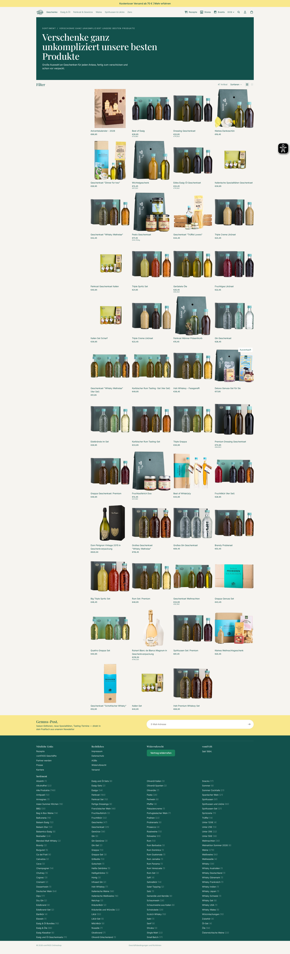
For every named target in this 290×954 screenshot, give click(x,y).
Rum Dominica (155, 850)
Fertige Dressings (102, 804)
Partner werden (44, 760)
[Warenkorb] (251, 12)
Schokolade (155, 909)
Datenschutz (98, 755)
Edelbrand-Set (45, 909)
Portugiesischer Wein (159, 813)
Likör (96, 914)
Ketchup (97, 900)
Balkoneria (43, 817)
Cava (40, 863)
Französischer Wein (104, 808)
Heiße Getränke (101, 868)
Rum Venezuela (156, 868)
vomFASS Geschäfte (46, 755)
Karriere (40, 769)
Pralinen (153, 817)
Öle (206, 928)
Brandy (41, 845)
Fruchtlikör (99, 817)
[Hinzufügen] (125, 123)
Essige (97, 790)
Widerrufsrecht (99, 765)
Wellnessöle (209, 859)
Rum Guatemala (156, 854)
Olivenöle (153, 790)
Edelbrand (43, 905)
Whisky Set (209, 900)
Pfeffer (152, 804)
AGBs (94, 760)
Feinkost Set (100, 799)
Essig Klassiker (45, 932)
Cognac (41, 877)
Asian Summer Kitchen (49, 804)
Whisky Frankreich (212, 882)
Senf (151, 923)
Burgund (42, 850)
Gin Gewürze (100, 840)
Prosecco (153, 827)
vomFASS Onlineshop (52, 945)
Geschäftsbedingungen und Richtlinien (145, 945)
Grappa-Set (99, 854)
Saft (150, 877)
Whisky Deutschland (213, 873)
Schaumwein (155, 900)
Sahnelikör (154, 882)
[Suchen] (238, 12)
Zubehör (208, 918)
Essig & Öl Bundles (47, 923)
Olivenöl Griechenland (104, 937)
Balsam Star (44, 827)
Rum (151, 840)
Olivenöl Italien (156, 781)
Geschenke (99, 822)
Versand (96, 769)
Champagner (44, 868)
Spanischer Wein (212, 794)
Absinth (41, 781)
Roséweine (154, 831)
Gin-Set (97, 845)
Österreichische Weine (215, 932)
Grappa (97, 850)
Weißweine (210, 854)
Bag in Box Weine (47, 813)
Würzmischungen (213, 914)
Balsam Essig (44, 822)
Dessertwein (43, 886)
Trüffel (207, 817)
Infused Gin (99, 882)
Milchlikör (98, 923)
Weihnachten (211, 840)
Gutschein (98, 863)
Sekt (150, 918)
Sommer (208, 785)
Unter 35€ (209, 831)
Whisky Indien (210, 886)
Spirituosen (210, 799)
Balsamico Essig (45, 831)
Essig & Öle (44, 928)
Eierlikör (41, 914)
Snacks (208, 781)
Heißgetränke (100, 873)
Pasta (152, 794)
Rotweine (154, 836)
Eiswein (41, 918)
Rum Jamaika (155, 859)
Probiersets (154, 822)
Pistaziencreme (156, 808)
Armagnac (43, 799)
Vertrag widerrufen (160, 752)
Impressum (97, 751)
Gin (95, 836)
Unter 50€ (209, 836)
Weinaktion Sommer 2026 (216, 845)
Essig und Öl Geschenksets (51, 937)
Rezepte (40, 751)
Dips (40, 896)
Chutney (42, 873)
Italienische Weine (103, 891)
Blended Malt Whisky (48, 840)
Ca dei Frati (43, 854)
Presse (39, 765)
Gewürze (98, 831)
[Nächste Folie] (125, 108)
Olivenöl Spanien (157, 785)
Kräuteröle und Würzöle (106, 909)
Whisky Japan (210, 891)
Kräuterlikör (99, 905)
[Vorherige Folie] (95, 108)
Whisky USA (209, 905)
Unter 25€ (209, 827)
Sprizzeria (209, 813)
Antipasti (42, 794)
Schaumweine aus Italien (161, 905)
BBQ (40, 808)
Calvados (42, 859)
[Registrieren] (249, 724)
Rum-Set (153, 873)
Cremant (42, 882)
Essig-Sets (98, 785)
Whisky (208, 863)
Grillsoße (98, 859)
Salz (150, 891)
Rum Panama (155, 863)
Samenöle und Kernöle (159, 896)
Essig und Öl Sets (102, 781)
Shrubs (152, 928)
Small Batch (155, 937)
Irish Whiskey (100, 886)
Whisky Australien (212, 868)
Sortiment (49, 28)
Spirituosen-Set (212, 808)
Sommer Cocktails (213, 790)
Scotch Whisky (156, 914)
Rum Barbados (156, 845)
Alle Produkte (45, 790)
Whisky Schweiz (211, 896)
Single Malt (155, 932)
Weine (208, 850)
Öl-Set (207, 923)
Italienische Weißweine (105, 896)
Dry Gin (41, 900)
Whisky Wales (210, 909)
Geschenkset (100, 827)
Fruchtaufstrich (101, 813)
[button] (236, 84)
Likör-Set (98, 918)
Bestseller (43, 836)
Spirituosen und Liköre (215, 804)
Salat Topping (155, 886)
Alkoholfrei (44, 785)
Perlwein (153, 799)
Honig (96, 877)
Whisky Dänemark (212, 877)
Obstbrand (99, 932)
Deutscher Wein (46, 891)
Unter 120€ (209, 822)
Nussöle (97, 928)
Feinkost (98, 794)
